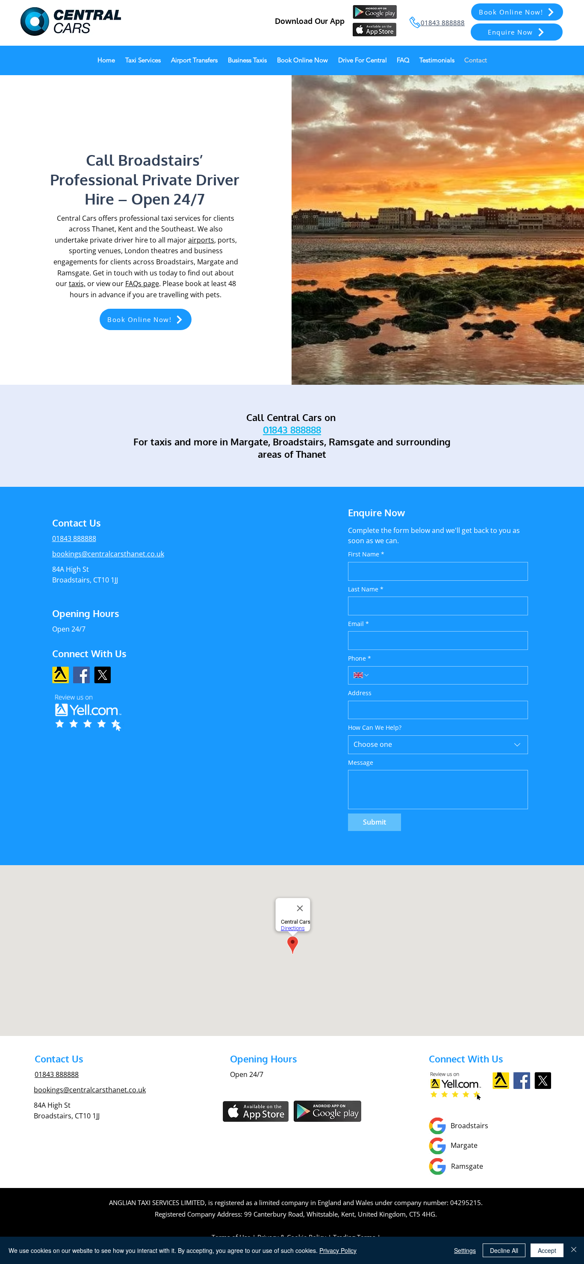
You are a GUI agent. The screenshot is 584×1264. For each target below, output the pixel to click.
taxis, (77, 283)
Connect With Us (89, 653)
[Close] (574, 1250)
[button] (517, 32)
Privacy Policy (338, 1250)
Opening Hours (85, 613)
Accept (547, 1250)
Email (358, 624)
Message (360, 762)
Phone (359, 658)
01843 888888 (57, 1074)
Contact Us (59, 1059)
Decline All (504, 1250)
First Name (366, 554)
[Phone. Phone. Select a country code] (362, 675)
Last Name (365, 589)
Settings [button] (465, 1250)
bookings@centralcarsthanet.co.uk (108, 554)
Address (360, 693)
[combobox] (438, 744)
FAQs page (142, 283)
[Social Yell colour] (60, 675)
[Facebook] (81, 675)
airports (201, 240)
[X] (102, 675)
